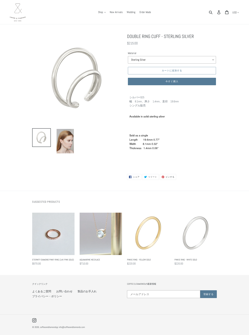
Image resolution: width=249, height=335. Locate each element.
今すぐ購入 (171, 81)
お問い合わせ (64, 291)
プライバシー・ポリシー (47, 296)
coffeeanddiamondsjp (49, 327)
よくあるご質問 (41, 291)
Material (132, 53)
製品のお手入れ (87, 291)
